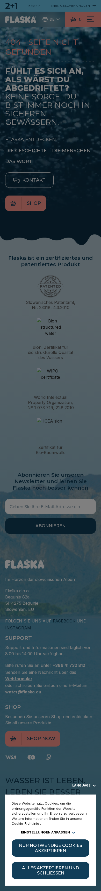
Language (81, 785)
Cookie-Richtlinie (25, 823)
